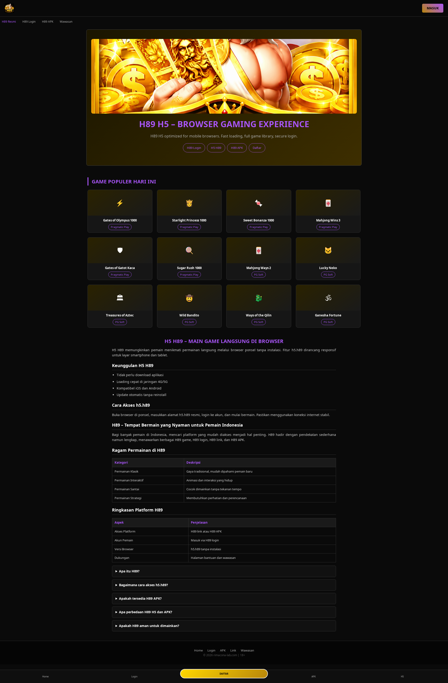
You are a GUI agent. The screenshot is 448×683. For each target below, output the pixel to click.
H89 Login (28, 22)
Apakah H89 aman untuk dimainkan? (149, 625)
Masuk (433, 8)
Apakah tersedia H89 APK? (140, 598)
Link (233, 650)
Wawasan (66, 22)
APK (223, 650)
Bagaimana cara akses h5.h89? (143, 585)
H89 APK (47, 22)
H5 (402, 676)
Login (211, 650)
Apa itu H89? (129, 571)
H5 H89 (216, 148)
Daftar (257, 148)
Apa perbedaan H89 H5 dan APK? (145, 612)
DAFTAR (224, 673)
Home (198, 650)
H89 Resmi (9, 22)
